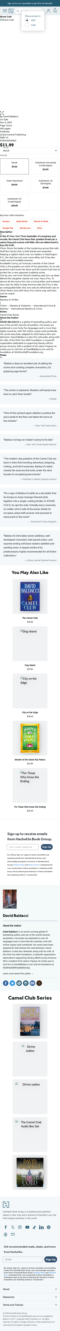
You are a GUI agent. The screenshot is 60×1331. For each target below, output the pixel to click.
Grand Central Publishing (13, 134)
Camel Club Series (9, 314)
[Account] (48, 11)
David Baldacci (10, 116)
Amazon (6, 221)
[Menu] (5, 10)
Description (6, 231)
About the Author (9, 317)
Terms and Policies (13, 1304)
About (6, 1289)
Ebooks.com (25, 227)
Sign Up (46, 847)
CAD (33, 25)
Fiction (3, 305)
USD (33, 20)
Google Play (7, 227)
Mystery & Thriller (9, 299)
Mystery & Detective (20, 305)
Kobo (39, 227)
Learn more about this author (17, 973)
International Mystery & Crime (26, 308)
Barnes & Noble (41, 221)
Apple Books (22, 221)
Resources (8, 1297)
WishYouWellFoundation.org (16, 967)
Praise (3, 355)
